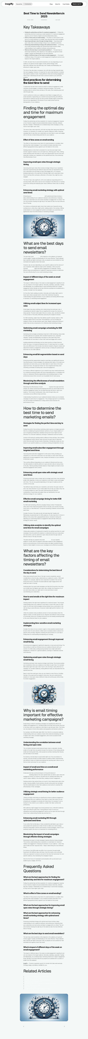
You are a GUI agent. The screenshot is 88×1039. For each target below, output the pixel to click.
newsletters (37, 256)
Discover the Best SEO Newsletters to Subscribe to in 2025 (40, 983)
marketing (60, 63)
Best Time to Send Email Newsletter (34, 978)
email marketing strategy (32, 185)
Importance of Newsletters (32, 987)
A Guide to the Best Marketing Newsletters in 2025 (38, 976)
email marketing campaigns (41, 402)
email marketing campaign (43, 157)
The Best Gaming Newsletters (32, 985)
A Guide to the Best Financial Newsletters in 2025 (37, 988)
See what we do (51, 965)
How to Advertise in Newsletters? (33, 981)
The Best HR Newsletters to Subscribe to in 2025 (37, 979)
